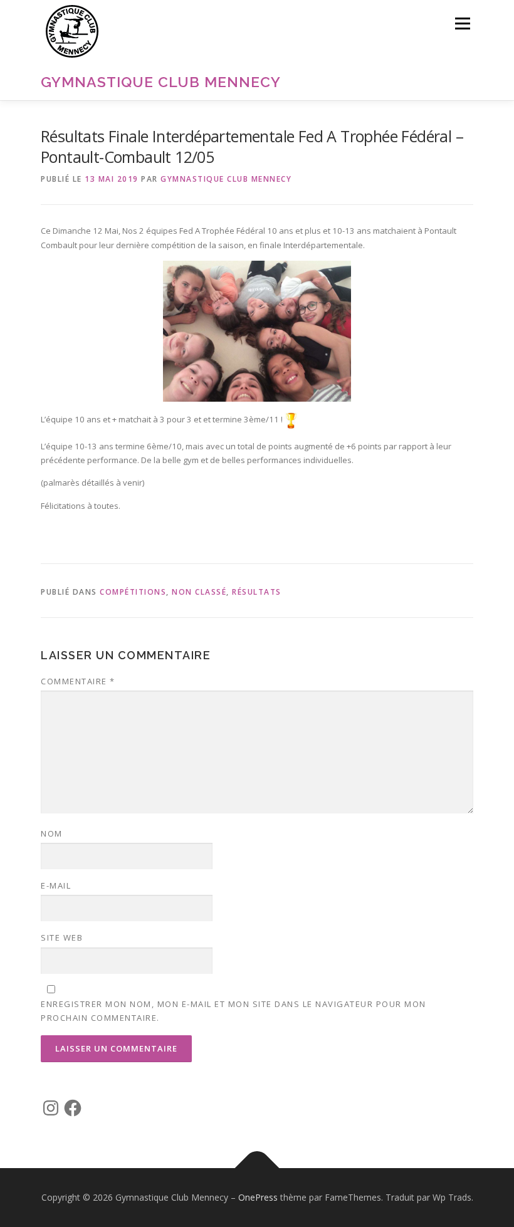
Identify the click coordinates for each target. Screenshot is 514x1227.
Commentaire (78, 681)
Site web (62, 937)
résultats (256, 592)
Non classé (199, 592)
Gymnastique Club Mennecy (161, 81)
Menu (462, 23)
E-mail (56, 885)
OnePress (258, 1197)
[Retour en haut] (257, 1168)
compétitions (133, 592)
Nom (52, 833)
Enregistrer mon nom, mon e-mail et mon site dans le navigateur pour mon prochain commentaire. (233, 1010)
